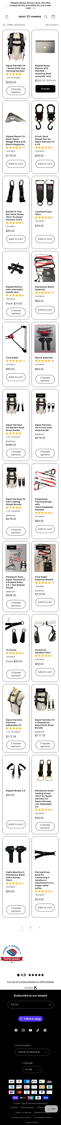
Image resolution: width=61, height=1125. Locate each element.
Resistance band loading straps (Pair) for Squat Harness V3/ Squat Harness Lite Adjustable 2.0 (44, 798)
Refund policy (27, 1107)
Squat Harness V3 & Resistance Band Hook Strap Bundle (45, 724)
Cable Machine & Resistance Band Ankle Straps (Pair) (15, 876)
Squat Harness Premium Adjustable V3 (14, 722)
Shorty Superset (44, 358)
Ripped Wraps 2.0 (15, 790)
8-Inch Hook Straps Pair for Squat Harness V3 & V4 (45, 140)
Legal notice (32, 1122)
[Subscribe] (49, 1005)
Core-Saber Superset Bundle (44, 578)
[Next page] (39, 927)
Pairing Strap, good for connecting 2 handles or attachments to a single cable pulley (44, 880)
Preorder (45, 89)
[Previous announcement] (6, 5)
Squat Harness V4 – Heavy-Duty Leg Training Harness (15, 68)
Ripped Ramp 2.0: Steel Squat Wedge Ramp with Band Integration (16, 140)
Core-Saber (12, 358)
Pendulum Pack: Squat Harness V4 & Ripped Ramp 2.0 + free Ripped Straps (15, 582)
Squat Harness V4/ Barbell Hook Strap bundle (15, 428)
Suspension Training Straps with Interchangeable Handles (44, 504)
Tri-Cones (11, 650)
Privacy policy (43, 1107)
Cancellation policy (43, 1117)
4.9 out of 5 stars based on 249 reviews (30, 982)
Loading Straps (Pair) (43, 212)
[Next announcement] (55, 5)
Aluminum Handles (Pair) (43, 651)
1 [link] (21, 927)
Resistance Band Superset (44, 288)
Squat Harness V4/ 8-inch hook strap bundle (43, 428)
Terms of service (23, 1112)
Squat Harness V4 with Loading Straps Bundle (15, 502)
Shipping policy (41, 1112)
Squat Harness (29, 1103)
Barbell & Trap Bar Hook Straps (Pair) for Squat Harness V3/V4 (15, 215)
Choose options (16, 91)
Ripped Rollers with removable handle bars (14, 289)
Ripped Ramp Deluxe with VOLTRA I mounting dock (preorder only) (43, 70)
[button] (6, 16)
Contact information (21, 1117)
